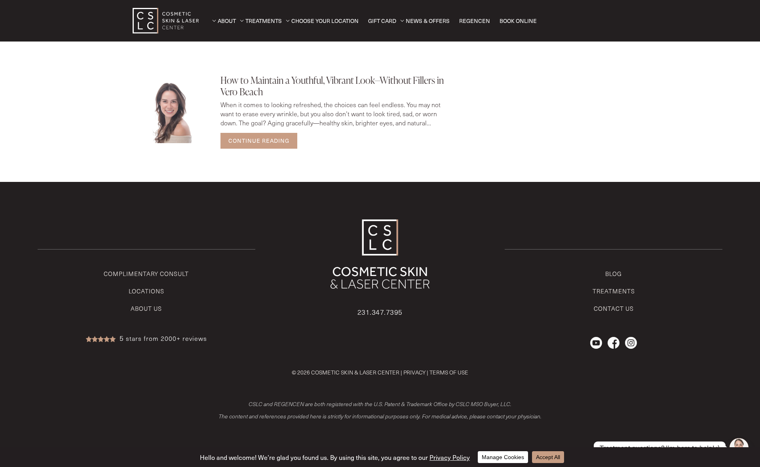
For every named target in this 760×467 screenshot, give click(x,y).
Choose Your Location (325, 21)
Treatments (263, 21)
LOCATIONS (146, 291)
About (227, 21)
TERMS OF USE (448, 372)
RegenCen (474, 21)
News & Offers (428, 21)
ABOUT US (146, 308)
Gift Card (382, 21)
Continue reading (258, 140)
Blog (613, 274)
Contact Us (614, 308)
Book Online (518, 21)
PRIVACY (414, 372)
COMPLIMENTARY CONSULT (146, 274)
